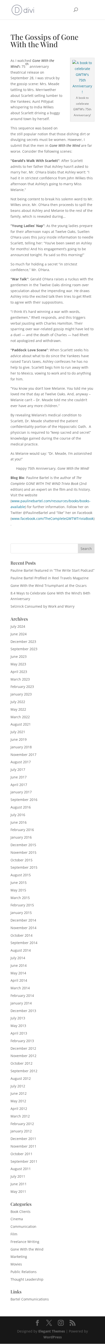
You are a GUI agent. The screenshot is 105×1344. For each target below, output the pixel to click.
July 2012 (17, 1086)
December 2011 (23, 1138)
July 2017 (17, 769)
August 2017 (20, 762)
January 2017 (21, 792)
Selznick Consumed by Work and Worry (42, 606)
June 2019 (18, 739)
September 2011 (23, 1161)
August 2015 (20, 875)
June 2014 (18, 965)
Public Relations (23, 1271)
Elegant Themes (51, 1331)
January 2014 (21, 1003)
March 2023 (20, 679)
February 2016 (22, 829)
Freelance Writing (24, 1241)
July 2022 (17, 701)
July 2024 (17, 626)
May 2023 (18, 664)
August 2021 (20, 724)
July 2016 (17, 814)
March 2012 (20, 1116)
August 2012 (20, 1078)
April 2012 (18, 1108)
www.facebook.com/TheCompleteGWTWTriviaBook (52, 518)
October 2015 (21, 860)
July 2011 (17, 1176)
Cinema (16, 1219)
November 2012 (23, 1055)
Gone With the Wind (26, 1249)
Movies (16, 1264)
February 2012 (22, 1123)
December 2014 (23, 920)
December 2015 (23, 845)
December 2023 (23, 641)
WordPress (52, 1337)
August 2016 (20, 807)
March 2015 (20, 897)
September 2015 (23, 867)
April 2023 (18, 671)
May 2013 (18, 1025)
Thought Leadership (26, 1279)
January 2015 (21, 912)
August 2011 (20, 1168)
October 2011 (21, 1153)
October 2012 (21, 1063)
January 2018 (21, 747)
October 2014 (21, 935)
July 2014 (17, 958)
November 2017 (23, 754)
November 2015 (23, 852)
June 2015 (18, 882)
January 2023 (21, 694)
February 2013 (22, 1040)
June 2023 (18, 656)
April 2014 (18, 980)
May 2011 (18, 1191)
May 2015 (18, 890)
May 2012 (18, 1101)
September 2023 (23, 649)
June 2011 (18, 1184)
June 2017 (18, 777)
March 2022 (20, 717)
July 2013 (17, 1018)
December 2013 (23, 1010)
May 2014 (18, 973)
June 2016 (18, 822)
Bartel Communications (29, 1299)
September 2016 (23, 799)
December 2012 (23, 1048)
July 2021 (17, 731)
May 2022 (18, 709)
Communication (23, 1226)
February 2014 (22, 995)
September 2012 (23, 1071)
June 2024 (18, 634)
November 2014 (23, 927)
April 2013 (18, 1033)
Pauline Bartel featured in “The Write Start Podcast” (52, 570)
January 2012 (21, 1131)
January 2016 (21, 837)
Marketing (18, 1256)
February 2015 (22, 905)
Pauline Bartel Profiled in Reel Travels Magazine (49, 578)
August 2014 (20, 950)
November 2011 (23, 1146)
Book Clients (20, 1211)
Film (13, 1234)
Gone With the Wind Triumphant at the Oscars (48, 585)
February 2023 (22, 686)
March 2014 (20, 988)
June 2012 (18, 1093)
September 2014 (23, 942)
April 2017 (18, 784)
